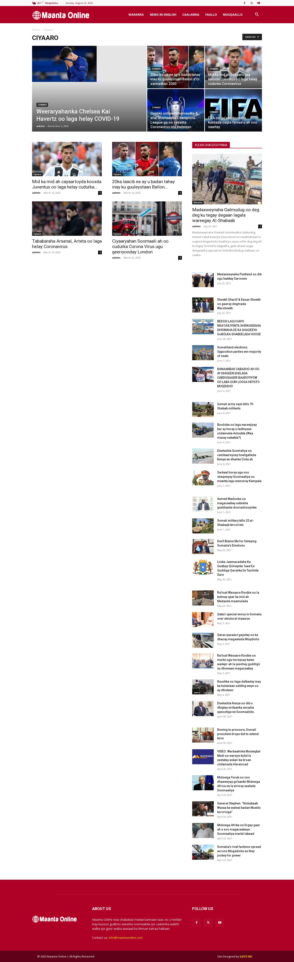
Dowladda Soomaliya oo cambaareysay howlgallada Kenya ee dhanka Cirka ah (236, 455)
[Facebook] (244, 3)
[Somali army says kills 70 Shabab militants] (203, 409)
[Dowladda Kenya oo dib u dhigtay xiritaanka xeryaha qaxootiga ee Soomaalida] (203, 708)
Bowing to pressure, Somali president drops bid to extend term (238, 734)
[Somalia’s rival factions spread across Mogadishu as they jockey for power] (203, 852)
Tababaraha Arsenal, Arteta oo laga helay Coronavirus (67, 244)
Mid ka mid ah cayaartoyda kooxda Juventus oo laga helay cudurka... (66, 184)
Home (36, 30)
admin (40, 126)
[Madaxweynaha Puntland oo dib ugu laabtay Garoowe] (203, 279)
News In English (163, 14)
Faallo (211, 14)
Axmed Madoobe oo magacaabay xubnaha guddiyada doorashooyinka (237, 503)
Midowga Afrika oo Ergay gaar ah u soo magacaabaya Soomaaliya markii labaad (238, 829)
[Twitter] (251, 3)
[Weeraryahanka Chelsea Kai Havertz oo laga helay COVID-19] (89, 64)
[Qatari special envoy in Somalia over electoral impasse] (203, 619)
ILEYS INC (246, 956)
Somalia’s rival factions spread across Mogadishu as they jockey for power (239, 851)
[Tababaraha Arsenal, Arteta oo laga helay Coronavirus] (67, 218)
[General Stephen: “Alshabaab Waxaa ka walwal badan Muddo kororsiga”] (203, 808)
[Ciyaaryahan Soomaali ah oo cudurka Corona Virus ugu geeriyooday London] (147, 218)
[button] (257, 15)
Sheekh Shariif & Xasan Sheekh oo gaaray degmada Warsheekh (239, 304)
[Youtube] (258, 3)
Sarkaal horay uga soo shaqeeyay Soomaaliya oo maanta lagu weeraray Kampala (239, 477)
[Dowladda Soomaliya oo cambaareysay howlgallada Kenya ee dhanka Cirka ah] (203, 456)
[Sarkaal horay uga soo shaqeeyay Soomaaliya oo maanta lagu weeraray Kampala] (203, 477)
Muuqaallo (233, 14)
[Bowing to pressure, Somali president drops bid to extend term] (203, 735)
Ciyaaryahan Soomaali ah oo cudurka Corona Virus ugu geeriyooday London (140, 246)
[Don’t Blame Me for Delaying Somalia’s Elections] (203, 546)
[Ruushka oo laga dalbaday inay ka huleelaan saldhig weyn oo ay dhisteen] (203, 686)
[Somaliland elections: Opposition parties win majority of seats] (203, 352)
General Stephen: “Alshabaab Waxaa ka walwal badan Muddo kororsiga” (239, 808)
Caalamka (190, 14)
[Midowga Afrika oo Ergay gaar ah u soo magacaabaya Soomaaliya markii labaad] (203, 830)
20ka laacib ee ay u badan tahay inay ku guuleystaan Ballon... (143, 184)
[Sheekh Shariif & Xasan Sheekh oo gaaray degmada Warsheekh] (203, 304)
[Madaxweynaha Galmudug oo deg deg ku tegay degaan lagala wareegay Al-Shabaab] (227, 179)
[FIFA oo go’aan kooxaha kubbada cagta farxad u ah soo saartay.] (233, 110)
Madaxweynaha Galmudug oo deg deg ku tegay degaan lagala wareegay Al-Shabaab (225, 215)
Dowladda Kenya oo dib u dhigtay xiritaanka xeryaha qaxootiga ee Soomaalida (235, 708)
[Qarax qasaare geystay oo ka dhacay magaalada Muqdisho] (203, 640)
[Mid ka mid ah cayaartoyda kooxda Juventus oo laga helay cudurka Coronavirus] (233, 63)
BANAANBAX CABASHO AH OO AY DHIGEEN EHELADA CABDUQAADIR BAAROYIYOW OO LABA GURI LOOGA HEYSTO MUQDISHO (238, 377)
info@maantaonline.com (126, 938)
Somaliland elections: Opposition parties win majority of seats (239, 352)
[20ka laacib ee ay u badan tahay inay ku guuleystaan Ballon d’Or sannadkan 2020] (175, 67)
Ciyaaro (42, 105)
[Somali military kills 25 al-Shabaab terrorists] (203, 525)
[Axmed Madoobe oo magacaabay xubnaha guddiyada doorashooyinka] (203, 504)
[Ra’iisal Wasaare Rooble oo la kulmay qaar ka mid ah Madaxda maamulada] (203, 597)
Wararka (136, 14)
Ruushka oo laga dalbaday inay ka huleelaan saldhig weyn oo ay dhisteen (239, 686)
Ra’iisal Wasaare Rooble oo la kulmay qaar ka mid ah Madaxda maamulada (238, 597)
